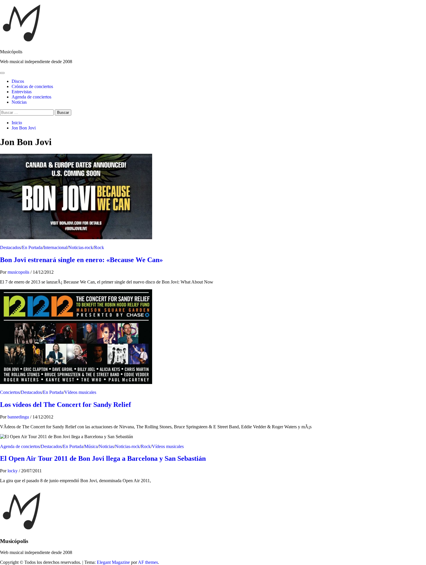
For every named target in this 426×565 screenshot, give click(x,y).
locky (13, 470)
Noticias (19, 102)
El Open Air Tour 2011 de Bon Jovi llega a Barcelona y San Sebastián (103, 458)
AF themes (148, 562)
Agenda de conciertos (31, 96)
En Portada (32, 247)
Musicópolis (11, 51)
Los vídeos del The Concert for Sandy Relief (65, 404)
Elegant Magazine (113, 562)
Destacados (10, 247)
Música (91, 446)
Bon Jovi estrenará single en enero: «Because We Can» (81, 260)
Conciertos (10, 392)
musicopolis (19, 272)
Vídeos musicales (80, 392)
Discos (18, 81)
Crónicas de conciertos (32, 86)
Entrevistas (22, 91)
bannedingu (19, 416)
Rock (99, 247)
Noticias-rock (80, 247)
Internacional (55, 247)
